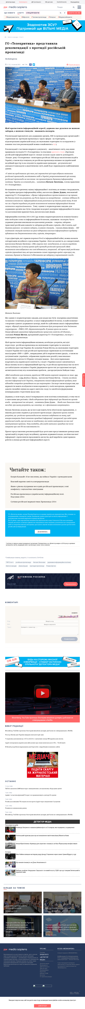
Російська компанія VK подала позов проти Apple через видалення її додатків (32, 802)
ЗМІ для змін (49, 2)
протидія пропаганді (37, 566)
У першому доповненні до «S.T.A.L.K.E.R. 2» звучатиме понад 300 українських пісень (34, 739)
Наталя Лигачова (39, 562)
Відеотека (43, 971)
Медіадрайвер (75, 2)
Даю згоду (42, 1006)
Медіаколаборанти (65, 17)
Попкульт (52, 17)
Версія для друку (74, 64)
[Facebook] (30, 64)
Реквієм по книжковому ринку (16, 808)
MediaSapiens (23, 2)
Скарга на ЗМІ (74, 13)
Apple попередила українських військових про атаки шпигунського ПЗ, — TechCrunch (35, 743)
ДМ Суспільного (36, 2)
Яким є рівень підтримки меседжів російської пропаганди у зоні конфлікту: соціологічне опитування (40, 487)
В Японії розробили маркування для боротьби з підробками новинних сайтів (32, 747)
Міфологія (25, 17)
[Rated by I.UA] (37, 986)
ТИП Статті (9, 562)
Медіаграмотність (13, 17)
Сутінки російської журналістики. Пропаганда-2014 (33, 501)
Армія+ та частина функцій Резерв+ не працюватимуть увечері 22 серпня (30, 795)
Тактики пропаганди (39, 17)
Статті (21, 13)
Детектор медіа (10, 2)
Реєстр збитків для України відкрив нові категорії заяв (24, 735)
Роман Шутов (51, 566)
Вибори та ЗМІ (44, 973)
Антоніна (42, 975)
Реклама (42, 952)
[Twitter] (34, 64)
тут (54, 144)
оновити (74, 613)
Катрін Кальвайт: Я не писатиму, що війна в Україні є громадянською (41, 476)
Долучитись (42, 531)
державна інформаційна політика (59, 562)
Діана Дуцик (23, 566)
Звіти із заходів (13, 37)
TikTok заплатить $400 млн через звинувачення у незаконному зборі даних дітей (33, 788)
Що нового (9, 13)
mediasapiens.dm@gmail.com (69, 958)
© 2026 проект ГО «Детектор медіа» (68, 956)
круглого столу (58, 152)
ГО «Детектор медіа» (46, 976)
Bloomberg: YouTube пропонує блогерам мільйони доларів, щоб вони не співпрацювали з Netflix (39, 731)
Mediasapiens (44, 965)
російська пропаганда (23, 562)
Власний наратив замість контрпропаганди (30, 481)
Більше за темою (14, 888)
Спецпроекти (32, 13)
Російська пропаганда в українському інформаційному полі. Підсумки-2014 (37, 495)
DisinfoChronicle (61, 2)
